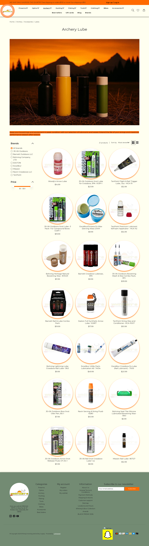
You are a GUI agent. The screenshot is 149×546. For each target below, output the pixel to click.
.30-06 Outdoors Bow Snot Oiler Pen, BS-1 (57, 412)
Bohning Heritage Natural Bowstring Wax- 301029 (57, 275)
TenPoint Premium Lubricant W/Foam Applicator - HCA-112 (124, 227)
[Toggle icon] (133, 10)
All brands (17, 148)
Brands (88, 13)
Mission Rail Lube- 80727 (124, 459)
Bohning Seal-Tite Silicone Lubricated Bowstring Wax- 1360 (124, 413)
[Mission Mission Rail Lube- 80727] (124, 440)
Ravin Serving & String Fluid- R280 (90, 412)
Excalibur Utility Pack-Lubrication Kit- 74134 (91, 367)
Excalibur (17, 166)
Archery (19, 22)
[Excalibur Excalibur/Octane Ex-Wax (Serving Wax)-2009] (91, 208)
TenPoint (17, 175)
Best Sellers (57, 13)
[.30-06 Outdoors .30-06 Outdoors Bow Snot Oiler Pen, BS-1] (57, 393)
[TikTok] (107, 528)
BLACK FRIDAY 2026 (85, 514)
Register (63, 487)
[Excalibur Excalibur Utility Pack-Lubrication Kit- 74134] (91, 348)
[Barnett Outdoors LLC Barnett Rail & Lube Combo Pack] (57, 303)
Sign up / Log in (112, 2)
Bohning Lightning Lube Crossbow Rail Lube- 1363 (57, 367)
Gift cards (70, 13)
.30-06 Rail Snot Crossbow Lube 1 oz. (90, 460)
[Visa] (120, 534)
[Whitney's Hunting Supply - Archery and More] (7, 11)
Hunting (41, 496)
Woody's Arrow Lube (57, 181)
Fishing (41, 499)
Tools (41, 501)
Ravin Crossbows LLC (22, 172)
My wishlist (63, 493)
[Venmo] (133, 534)
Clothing (41, 504)
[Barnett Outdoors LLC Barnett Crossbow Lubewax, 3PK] (91, 256)
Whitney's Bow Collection (85, 509)
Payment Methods (85, 495)
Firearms (41, 487)
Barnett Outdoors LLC (23, 154)
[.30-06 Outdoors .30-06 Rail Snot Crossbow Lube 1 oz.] (91, 440)
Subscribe (132, 489)
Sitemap (85, 503)
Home (12, 22)
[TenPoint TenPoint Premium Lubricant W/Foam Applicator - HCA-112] (124, 208)
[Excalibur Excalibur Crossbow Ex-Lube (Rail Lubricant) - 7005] (124, 348)
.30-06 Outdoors (20, 151)
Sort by (114, 142)
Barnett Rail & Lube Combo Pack (57, 322)
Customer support (86, 500)
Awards (85, 511)
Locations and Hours (85, 506)
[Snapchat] (108, 539)
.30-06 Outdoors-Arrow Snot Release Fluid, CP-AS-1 (57, 460)
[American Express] (127, 534)
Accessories (28, 22)
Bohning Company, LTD (22, 158)
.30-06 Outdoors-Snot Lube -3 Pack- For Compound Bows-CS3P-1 (57, 228)
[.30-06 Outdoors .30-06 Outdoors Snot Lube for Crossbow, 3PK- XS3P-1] (91, 163)
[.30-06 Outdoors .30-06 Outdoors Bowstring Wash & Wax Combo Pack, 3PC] (124, 256)
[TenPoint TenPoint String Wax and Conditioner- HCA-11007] (124, 303)
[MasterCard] (117, 534)
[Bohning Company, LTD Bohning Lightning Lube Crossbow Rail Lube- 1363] (57, 348)
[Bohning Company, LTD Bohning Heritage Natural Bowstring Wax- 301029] (57, 256)
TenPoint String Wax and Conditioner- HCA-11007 (124, 322)
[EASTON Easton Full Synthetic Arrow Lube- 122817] (91, 303)
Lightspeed (57, 533)
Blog (79, 13)
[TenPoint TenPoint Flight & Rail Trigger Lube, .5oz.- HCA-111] (124, 163)
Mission (16, 169)
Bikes (106, 8)
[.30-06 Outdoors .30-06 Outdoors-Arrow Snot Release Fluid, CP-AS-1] (57, 440)
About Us (85, 487)
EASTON (17, 163)
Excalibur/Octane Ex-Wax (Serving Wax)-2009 (90, 227)
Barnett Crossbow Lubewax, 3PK (90, 275)
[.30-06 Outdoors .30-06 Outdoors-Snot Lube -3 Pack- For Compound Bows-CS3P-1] (57, 208)
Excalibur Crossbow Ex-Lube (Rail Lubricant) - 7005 (124, 367)
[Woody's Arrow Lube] (57, 163)
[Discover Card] (123, 534)
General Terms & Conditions (85, 491)
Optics (41, 490)
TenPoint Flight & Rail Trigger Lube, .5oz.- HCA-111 (124, 182)
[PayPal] (130, 534)
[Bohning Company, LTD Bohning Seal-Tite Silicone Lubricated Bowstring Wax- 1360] (124, 393)
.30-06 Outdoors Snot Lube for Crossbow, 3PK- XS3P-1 (91, 182)
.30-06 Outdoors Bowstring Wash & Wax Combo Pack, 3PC (124, 276)
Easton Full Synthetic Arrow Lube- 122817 (90, 322)
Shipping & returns (86, 498)
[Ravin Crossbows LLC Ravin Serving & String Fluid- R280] (91, 393)
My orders (63, 490)
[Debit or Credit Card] (137, 534)
